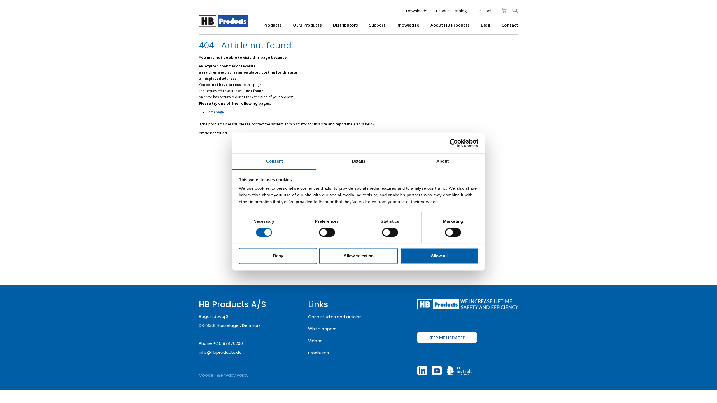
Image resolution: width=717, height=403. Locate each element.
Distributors (345, 25)
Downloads (416, 10)
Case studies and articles (335, 317)
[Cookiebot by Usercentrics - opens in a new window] (453, 143)
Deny (278, 255)
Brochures (318, 353)
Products (272, 25)
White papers (322, 329)
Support (377, 25)
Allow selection (359, 255)
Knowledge (408, 25)
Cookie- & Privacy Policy (223, 375)
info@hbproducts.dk (220, 352)
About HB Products (450, 25)
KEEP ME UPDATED (447, 337)
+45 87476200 (228, 343)
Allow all (439, 255)
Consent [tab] (274, 161)
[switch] (327, 232)
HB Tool (483, 10)
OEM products (307, 25)
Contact (510, 25)
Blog (485, 25)
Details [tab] (359, 161)
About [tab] (442, 161)
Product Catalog (451, 10)
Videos (315, 341)
